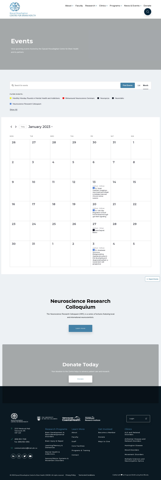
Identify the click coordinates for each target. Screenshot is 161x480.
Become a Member (107, 432)
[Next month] (15, 126)
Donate (147, 5)
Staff (74, 441)
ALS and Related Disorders (132, 433)
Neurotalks (119, 98)
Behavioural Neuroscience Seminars (80, 98)
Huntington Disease (134, 445)
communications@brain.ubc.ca (25, 448)
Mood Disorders (132, 450)
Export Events (153, 279)
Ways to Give (104, 441)
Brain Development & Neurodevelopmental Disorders (54, 434)
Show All (13, 109)
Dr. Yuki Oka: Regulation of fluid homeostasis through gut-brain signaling (100, 213)
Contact (75, 455)
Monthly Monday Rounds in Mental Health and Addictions (36, 98)
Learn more (80, 328)
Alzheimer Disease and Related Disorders (135, 440)
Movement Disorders (134, 454)
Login (132, 418)
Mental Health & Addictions (52, 453)
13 (94, 182)
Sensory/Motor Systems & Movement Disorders (57, 459)
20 (94, 204)
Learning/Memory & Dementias (54, 446)
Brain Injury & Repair (54, 441)
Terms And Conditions (86, 475)
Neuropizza (104, 98)
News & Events (132, 5)
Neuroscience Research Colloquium (27, 104)
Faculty (79, 5)
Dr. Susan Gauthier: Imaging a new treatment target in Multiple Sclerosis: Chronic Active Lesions (101, 193)
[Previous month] (11, 126)
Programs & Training (81, 450)
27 (94, 224)
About (68, 5)
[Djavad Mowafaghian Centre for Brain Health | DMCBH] (23, 9)
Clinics (102, 5)
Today (23, 127)
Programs (115, 5)
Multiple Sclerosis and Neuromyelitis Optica (134, 460)
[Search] (147, 11)
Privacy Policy (71, 475)
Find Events (127, 85)
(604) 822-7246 (20, 439)
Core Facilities (78, 446)
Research (90, 5)
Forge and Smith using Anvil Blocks (137, 475)
